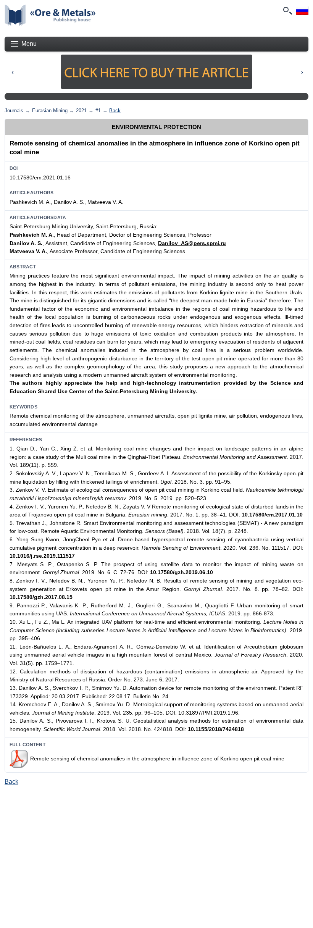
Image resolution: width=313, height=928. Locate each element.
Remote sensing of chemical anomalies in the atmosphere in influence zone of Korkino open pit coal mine (157, 758)
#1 (98, 110)
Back (115, 110)
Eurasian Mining (50, 110)
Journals (14, 110)
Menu (29, 43)
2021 (81, 110)
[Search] (287, 11)
